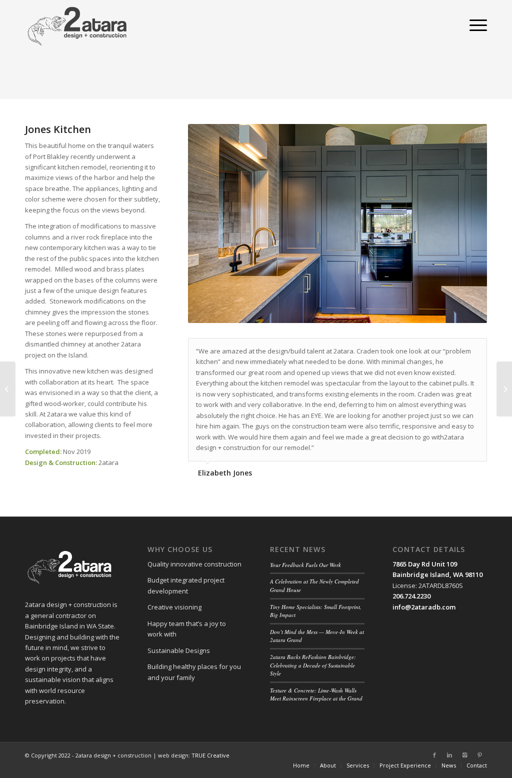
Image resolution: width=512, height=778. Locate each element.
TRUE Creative (211, 755)
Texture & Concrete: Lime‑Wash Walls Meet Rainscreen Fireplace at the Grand (316, 694)
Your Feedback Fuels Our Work (305, 564)
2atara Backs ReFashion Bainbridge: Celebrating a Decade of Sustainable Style (313, 665)
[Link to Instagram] (464, 755)
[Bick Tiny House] (8, 389)
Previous (211, 223)
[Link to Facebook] (434, 755)
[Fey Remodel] (504, 389)
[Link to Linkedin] (449, 755)
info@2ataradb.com (424, 607)
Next (465, 223)
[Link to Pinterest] (479, 755)
